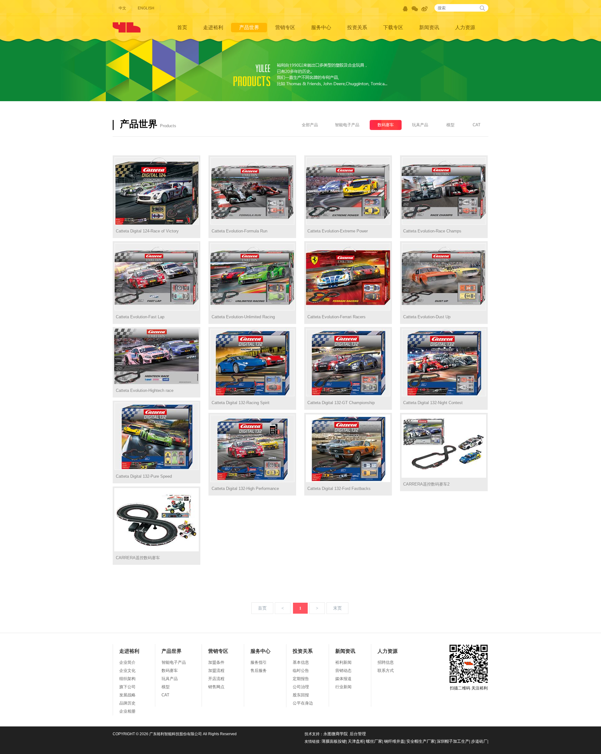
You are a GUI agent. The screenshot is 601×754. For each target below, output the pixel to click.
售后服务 (258, 670)
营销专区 (285, 27)
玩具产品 (420, 124)
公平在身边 (303, 703)
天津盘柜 (356, 741)
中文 (122, 8)
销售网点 (216, 686)
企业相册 (127, 711)
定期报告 (301, 678)
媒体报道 (343, 678)
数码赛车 (386, 124)
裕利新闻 (343, 662)
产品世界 (249, 27)
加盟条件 (216, 662)
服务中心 (321, 27)
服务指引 (258, 662)
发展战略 (127, 695)
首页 (182, 27)
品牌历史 (127, 703)
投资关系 (357, 27)
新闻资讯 (429, 27)
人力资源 (465, 27)
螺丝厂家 (374, 741)
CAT (476, 124)
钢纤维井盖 (394, 741)
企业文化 (127, 670)
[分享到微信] (415, 9)
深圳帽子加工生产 (453, 741)
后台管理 (358, 733)
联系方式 (386, 670)
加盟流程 (216, 670)
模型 (450, 124)
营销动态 (343, 670)
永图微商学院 (335, 733)
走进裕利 (213, 27)
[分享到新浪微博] (425, 9)
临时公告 (301, 670)
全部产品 (310, 124)
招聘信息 (386, 662)
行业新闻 (343, 686)
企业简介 (127, 662)
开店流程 (216, 678)
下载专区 (393, 27)
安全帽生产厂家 (420, 741)
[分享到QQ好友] (405, 9)
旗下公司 (127, 686)
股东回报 (301, 695)
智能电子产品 (347, 124)
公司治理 (301, 686)
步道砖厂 (479, 741)
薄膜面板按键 (333, 741)
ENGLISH (146, 8)
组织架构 (127, 678)
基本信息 (301, 662)
